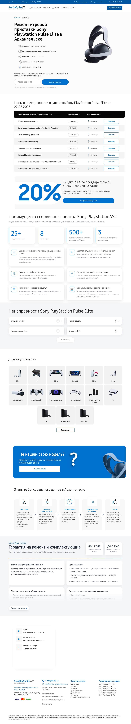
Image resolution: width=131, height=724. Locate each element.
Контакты (65, 8)
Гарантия (46, 8)
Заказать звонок (40, 469)
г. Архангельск (15, 2)
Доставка (56, 8)
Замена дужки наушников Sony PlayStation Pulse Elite (38, 128)
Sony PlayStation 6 (105, 686)
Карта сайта (47, 704)
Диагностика (75, 693)
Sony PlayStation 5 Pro (107, 684)
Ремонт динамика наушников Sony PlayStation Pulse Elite (39, 162)
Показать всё (65, 430)
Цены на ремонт (35, 8)
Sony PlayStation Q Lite (107, 689)
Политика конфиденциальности (26, 688)
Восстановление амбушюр (28, 142)
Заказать (111, 121)
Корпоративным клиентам (80, 697)
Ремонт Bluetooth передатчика (29, 155)
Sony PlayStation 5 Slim (107, 693)
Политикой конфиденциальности (46, 87)
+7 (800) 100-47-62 (116, 2)
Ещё (72, 8)
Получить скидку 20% (88, 201)
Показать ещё (65, 340)
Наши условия (19, 690)
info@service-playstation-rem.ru (56, 684)
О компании (75, 684)
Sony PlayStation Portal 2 (108, 691)
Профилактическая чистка (28, 121)
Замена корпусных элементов (29, 148)
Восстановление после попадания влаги (33, 169)
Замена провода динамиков (28, 135)
